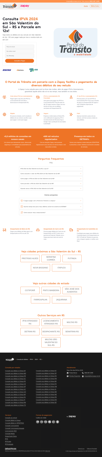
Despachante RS (51, 331)
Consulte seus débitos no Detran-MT (15, 394)
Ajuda (86, 6)
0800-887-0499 (88, 373)
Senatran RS (72, 331)
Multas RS (72, 322)
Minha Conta (95, 6)
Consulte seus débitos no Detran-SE (46, 402)
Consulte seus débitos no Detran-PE (15, 381)
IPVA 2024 (8, 441)
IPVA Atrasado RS (29, 322)
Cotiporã (30, 290)
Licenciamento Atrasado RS (51, 322)
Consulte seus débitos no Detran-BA (46, 381)
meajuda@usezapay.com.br (92, 376)
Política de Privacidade (92, 448)
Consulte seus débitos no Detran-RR (15, 402)
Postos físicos (73, 373)
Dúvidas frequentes (74, 376)
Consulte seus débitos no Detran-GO (15, 392)
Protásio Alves (30, 258)
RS (41, 359)
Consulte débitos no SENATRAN (14, 423)
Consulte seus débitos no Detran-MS (46, 394)
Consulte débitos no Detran (13, 420)
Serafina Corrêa (51, 258)
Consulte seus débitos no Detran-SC (15, 379)
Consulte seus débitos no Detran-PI (15, 400)
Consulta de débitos (22, 359)
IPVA (31, 359)
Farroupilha (40, 300)
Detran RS (29, 331)
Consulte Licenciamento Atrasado (14, 428)
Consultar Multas (10, 433)
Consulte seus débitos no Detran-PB (46, 397)
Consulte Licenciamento (12, 425)
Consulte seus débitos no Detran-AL (46, 389)
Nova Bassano (40, 268)
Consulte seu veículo (11, 418)
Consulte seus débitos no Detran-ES (46, 384)
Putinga (72, 258)
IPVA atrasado (9, 444)
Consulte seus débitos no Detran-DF (15, 371)
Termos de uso (81, 448)
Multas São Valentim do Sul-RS (51, 342)
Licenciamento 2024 (11, 431)
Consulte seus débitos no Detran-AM (46, 386)
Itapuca (61, 268)
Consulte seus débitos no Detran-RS (46, 376)
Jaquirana (61, 300)
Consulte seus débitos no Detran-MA (46, 392)
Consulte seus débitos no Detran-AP (15, 386)
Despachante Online (11, 436)
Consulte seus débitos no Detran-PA (15, 397)
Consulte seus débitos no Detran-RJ (46, 370)
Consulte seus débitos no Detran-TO (15, 405)
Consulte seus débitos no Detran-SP (46, 373)
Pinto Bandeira (51, 290)
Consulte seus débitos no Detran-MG (15, 373)
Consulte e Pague (19, 60)
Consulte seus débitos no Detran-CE (15, 384)
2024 (36, 359)
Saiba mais (47, 451)
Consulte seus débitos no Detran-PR (15, 376)
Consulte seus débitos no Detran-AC (15, 389)
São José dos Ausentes (72, 290)
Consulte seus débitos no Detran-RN (46, 378)
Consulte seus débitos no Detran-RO (46, 400)
